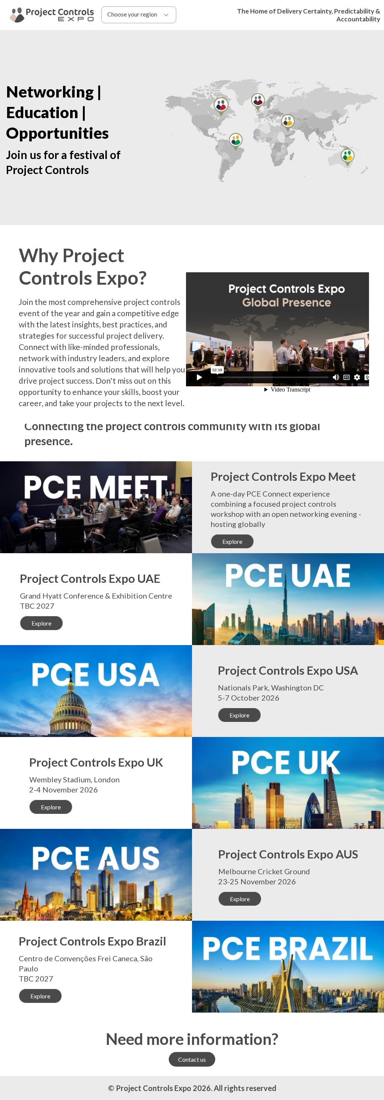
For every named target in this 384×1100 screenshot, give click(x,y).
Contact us (192, 1059)
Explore (232, 541)
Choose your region (132, 14)
